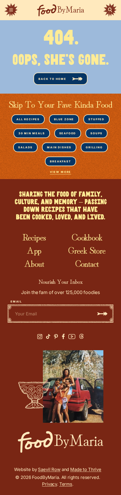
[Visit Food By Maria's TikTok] (48, 336)
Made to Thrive (85, 469)
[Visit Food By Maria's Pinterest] (56, 336)
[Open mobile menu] (11, 10)
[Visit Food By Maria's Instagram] (39, 336)
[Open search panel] (110, 10)
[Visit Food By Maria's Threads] (81, 336)
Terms (65, 484)
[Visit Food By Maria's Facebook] (63, 336)
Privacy (49, 484)
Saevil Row (49, 469)
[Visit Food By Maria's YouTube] (71, 336)
